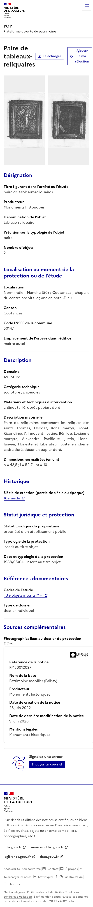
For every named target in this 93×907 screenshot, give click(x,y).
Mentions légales (14, 892)
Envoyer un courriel (47, 764)
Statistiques (45, 877)
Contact (53, 869)
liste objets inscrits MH (23, 595)
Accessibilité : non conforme (22, 869)
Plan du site (16, 884)
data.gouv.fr (49, 856)
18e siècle (12, 498)
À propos (71, 869)
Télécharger (52, 56)
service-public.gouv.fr (47, 847)
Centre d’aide (74, 877)
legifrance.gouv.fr (17, 856)
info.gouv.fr (13, 847)
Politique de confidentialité (45, 892)
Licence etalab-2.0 (41, 901)
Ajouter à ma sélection (82, 56)
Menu (86, 6)
